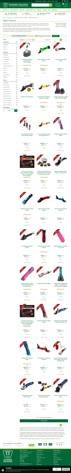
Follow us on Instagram (67, 1)
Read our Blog (65, 1)
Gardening (39, 464)
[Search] (50, 5)
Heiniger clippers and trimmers (34, 438)
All (16, 44)
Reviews (44, 1)
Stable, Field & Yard (41, 457)
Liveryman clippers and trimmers (48, 438)
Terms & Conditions (57, 459)
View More (43, 421)
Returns (55, 456)
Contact (49, 1)
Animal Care (39, 452)
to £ (9, 110)
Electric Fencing (40, 454)
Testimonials (56, 464)
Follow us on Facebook (63, 1)
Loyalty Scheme (57, 452)
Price (5, 80)
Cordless (6, 42)
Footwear (39, 459)
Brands (5, 52)
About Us (55, 462)
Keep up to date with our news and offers (12, 443)
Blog (53, 1)
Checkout (65, 6)
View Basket (58, 6)
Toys (38, 462)
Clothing (38, 461)
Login (56, 1)
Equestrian (39, 456)
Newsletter (55, 461)
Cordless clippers (23, 427)
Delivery (55, 454)
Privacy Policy (56, 457)
